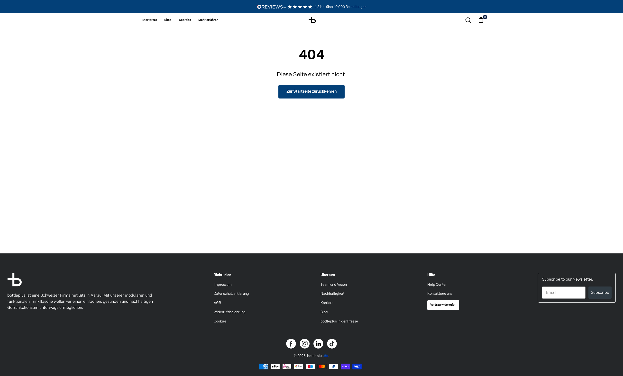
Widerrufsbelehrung (230, 312)
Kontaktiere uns (439, 294)
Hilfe (431, 275)
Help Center (437, 285)
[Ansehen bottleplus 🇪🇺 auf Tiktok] (332, 344)
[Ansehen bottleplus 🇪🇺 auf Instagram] (305, 344)
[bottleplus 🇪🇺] (312, 19)
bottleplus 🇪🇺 (317, 356)
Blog (324, 312)
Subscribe (600, 292)
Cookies (220, 321)
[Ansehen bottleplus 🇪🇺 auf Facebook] (291, 344)
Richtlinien (222, 275)
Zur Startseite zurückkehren (311, 91)
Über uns (328, 275)
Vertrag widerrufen (443, 305)
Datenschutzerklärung (231, 294)
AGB (217, 303)
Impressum (223, 285)
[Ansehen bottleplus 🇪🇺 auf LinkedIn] (318, 344)
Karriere (327, 303)
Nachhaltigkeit (332, 294)
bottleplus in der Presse (339, 321)
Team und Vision (334, 285)
